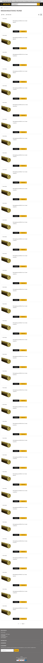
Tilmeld (16, 650)
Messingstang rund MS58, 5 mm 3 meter (20, 574)
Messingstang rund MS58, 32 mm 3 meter (20, 373)
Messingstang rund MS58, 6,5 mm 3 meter (20, 608)
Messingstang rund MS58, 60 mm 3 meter (20, 591)
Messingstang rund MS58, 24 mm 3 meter (20, 272)
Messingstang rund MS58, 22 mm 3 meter (20, 255)
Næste (23, 623)
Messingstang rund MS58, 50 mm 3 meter (20, 557)
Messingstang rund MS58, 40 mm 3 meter (20, 507)
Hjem (2, 7)
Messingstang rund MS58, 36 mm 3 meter (20, 423)
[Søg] (38, 4)
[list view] (41, 15)
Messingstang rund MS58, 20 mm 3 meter (20, 222)
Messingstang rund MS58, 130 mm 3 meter (20, 104)
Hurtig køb (16, 31)
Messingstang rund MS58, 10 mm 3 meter (20, 20)
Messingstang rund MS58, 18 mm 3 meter (20, 188)
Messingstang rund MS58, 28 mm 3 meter (20, 339)
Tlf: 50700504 (3, 635)
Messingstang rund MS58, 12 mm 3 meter (20, 71)
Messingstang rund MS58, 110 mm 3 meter (20, 54)
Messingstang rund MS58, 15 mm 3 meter (20, 138)
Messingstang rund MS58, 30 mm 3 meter (20, 356)
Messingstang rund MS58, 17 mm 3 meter (20, 171)
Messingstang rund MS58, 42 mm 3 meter (20, 490)
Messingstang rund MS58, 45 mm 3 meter (20, 524)
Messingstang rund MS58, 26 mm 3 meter (20, 289)
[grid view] (39, 15)
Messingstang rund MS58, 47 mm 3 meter (20, 457)
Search (21, 656)
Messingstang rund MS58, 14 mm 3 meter (20, 121)
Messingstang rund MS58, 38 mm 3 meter (20, 440)
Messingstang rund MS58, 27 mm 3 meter (20, 322)
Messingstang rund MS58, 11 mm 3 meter (20, 37)
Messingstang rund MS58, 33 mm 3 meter (20, 406)
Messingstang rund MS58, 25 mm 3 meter (20, 306)
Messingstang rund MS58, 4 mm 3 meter (20, 473)
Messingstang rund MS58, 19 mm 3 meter (20, 205)
